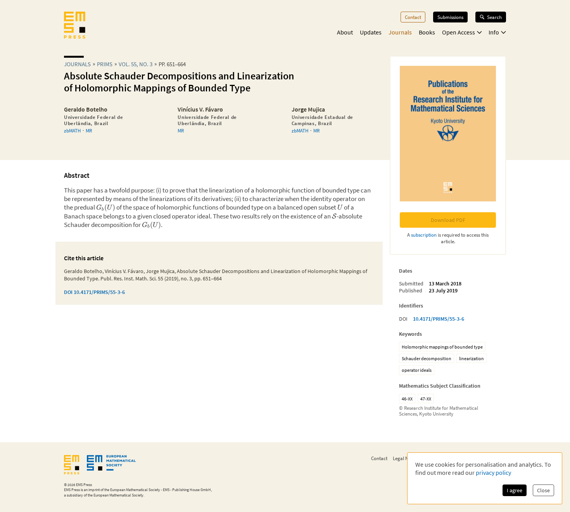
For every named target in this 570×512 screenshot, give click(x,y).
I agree (514, 490)
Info (494, 32)
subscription (424, 235)
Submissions (450, 17)
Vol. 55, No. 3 (135, 64)
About (345, 32)
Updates (371, 32)
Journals (400, 32)
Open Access (458, 32)
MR (89, 130)
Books (427, 32)
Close (543, 490)
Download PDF (448, 219)
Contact (413, 17)
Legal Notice (405, 458)
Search (494, 17)
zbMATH (72, 130)
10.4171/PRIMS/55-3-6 (438, 318)
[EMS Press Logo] (74, 26)
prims (104, 64)
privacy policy (493, 472)
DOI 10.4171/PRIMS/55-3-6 (94, 292)
